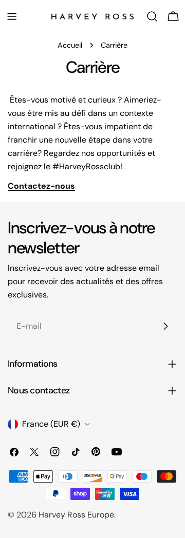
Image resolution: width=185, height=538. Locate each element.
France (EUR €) (51, 424)
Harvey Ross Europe (76, 514)
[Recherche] (152, 16)
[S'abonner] (165, 326)
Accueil (70, 45)
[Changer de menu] (12, 16)
